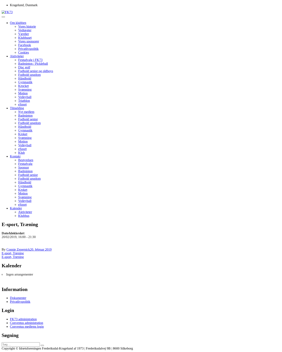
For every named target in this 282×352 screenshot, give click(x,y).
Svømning (25, 89)
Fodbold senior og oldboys (35, 71)
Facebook (24, 45)
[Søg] (42, 345)
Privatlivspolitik (28, 48)
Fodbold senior (28, 119)
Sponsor (23, 167)
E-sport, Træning (13, 253)
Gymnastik (25, 82)
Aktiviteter (17, 56)
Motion (23, 93)
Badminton (25, 115)
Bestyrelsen (25, 160)
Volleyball (24, 97)
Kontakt (15, 156)
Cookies (23, 52)
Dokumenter (18, 298)
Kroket (22, 134)
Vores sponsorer (28, 41)
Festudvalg (25, 163)
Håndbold (24, 78)
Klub (21, 152)
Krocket (23, 86)
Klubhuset (25, 37)
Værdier (23, 34)
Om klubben (18, 23)
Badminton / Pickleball (33, 63)
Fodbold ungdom (29, 74)
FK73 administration (23, 319)
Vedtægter (24, 30)
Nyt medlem (26, 112)
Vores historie (27, 26)
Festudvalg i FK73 (30, 60)
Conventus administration (26, 323)
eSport (22, 104)
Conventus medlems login (27, 326)
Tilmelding (17, 108)
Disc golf (24, 67)
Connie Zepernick (18, 249)
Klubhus (23, 215)
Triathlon (24, 100)
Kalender (16, 208)
